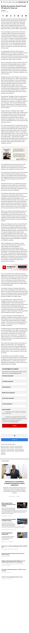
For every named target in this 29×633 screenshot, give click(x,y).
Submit (14, 425)
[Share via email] (18, 16)
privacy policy (15, 421)
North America (19, 447)
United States (10, 450)
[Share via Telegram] (14, 16)
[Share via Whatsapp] (11, 16)
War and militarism (19, 450)
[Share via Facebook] (3, 16)
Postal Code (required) (8, 398)
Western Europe (5, 447)
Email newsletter (6, 409)
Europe (12, 447)
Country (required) (7, 403)
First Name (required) (7, 375)
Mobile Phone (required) (8, 392)
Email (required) (6, 387)
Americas (3, 450)
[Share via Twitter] (7, 16)
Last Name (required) (7, 381)
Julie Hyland (3, 10)
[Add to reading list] (26, 16)
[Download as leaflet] (22, 16)
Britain (3, 453)
